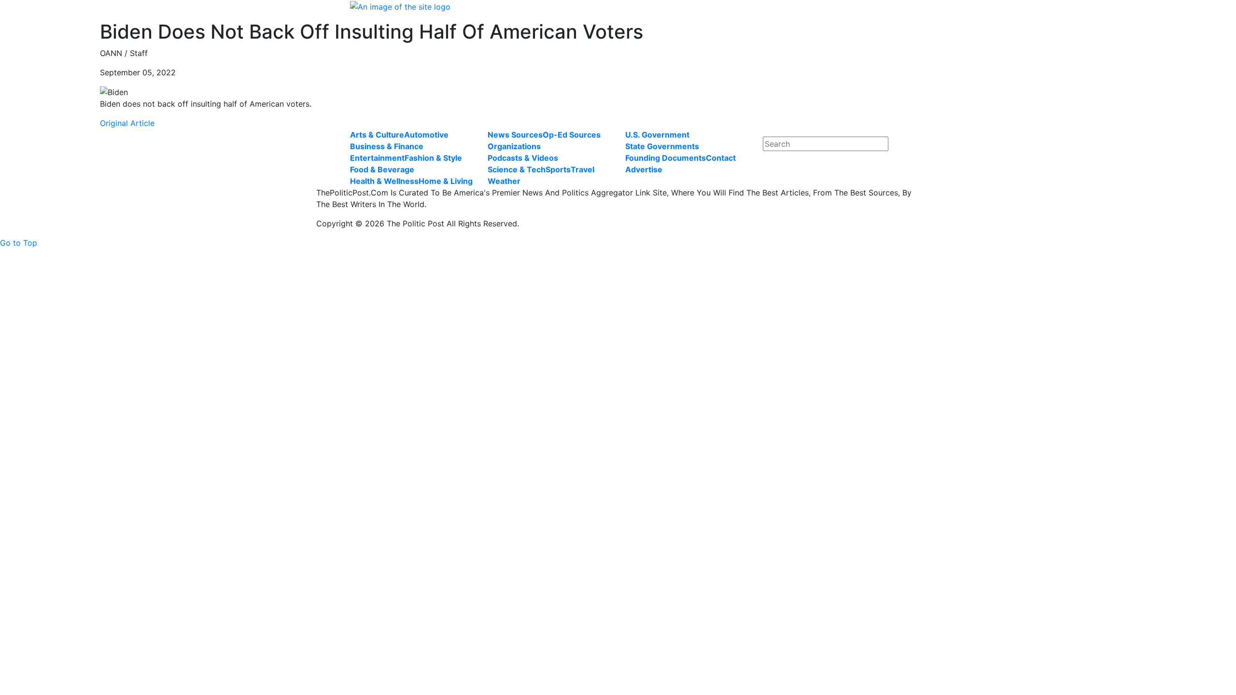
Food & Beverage (382, 169)
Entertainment (377, 158)
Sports (558, 169)
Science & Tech (517, 169)
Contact (721, 158)
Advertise (643, 169)
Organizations (514, 146)
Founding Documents (665, 158)
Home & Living (446, 181)
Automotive (426, 134)
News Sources (515, 134)
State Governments (662, 146)
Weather (504, 181)
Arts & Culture (377, 134)
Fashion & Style (433, 158)
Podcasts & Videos (523, 158)
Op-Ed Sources (572, 134)
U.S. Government (657, 134)
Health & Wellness (384, 181)
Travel (582, 169)
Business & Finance (386, 146)
